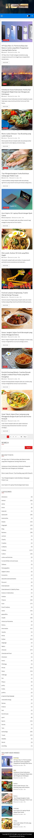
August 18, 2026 (13, 138)
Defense (4, 564)
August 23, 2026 (13, 96)
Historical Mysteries (7, 621)
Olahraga (4, 674)
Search (5, 442)
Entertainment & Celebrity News (10, 589)
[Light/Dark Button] (28, 16)
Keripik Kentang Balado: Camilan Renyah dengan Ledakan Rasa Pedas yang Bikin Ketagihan (16, 374)
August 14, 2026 (13, 257)
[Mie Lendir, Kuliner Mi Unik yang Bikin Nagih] (17, 239)
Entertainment (5, 585)
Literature (4, 657)
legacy (3, 646)
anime (3, 504)
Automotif (4, 514)
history (3, 625)
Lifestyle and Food (6, 653)
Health (3, 617)
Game (3, 610)
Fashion (4, 596)
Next (25, 436)
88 (21, 436)
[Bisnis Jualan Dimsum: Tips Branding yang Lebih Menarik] (17, 119)
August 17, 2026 (15, 178)
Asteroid (4, 511)
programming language (8, 696)
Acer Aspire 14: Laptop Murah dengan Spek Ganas (15, 485)
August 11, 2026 (13, 379)
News (4, 84)
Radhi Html (6, 178)
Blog (3, 529)
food (3, 603)
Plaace (3, 682)
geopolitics (5, 614)
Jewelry (4, 632)
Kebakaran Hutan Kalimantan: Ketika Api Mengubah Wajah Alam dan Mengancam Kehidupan (16, 92)
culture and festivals (7, 557)
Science (4, 706)
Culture (5, 287)
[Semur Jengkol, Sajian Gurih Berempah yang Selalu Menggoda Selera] (17, 318)
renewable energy (6, 699)
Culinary (5, 247)
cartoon (4, 536)
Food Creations (6, 607)
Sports (3, 721)
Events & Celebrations (8, 593)
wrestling (4, 746)
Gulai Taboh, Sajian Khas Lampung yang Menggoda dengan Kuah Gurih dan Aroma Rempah (16, 416)
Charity (4, 539)
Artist (3, 507)
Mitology (4, 664)
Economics (5, 575)
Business (5, 128)
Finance (4, 600)
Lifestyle (4, 650)
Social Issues (5, 714)
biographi (4, 525)
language (4, 642)
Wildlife (4, 738)
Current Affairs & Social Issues (10, 561)
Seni (3, 710)
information (5, 628)
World (3, 742)
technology (5, 40)
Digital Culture (6, 571)
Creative (4, 543)
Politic (3, 689)
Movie (3, 667)
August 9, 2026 (13, 421)
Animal (3, 500)
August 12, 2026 (13, 337)
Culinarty (4, 546)
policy (3, 685)
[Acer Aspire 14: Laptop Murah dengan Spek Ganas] (17, 199)
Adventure (4, 497)
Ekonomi (4, 582)
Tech (3, 728)
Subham (5, 52)
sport (3, 717)
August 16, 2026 (17, 217)
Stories (3, 724)
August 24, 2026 (13, 52)
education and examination (9, 578)
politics (4, 692)
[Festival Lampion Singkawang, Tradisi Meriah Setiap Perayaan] (17, 278)
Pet (2, 678)
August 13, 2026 (15, 297)
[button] (2, 16)
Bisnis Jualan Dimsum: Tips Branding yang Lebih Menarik (17, 473)
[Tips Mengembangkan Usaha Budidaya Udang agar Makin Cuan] (17, 159)
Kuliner (5, 326)
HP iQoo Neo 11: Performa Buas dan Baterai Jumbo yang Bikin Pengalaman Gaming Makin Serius (15, 48)
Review (4, 703)
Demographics (6, 568)
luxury (3, 660)
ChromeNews (13, 836)
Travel (3, 735)
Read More (5, 62)
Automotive (5, 518)
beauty (3, 521)
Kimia (3, 635)
